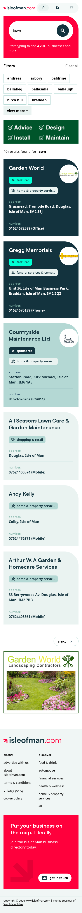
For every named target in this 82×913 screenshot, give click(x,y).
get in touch (59, 878)
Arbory (36, 78)
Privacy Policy (13, 790)
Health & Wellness (51, 786)
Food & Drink (47, 762)
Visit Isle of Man (13, 904)
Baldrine (58, 78)
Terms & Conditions (17, 783)
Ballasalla (40, 89)
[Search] (63, 30)
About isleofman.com (14, 772)
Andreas (14, 78)
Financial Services (51, 778)
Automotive (46, 770)
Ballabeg (14, 89)
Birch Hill (15, 100)
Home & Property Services (50, 796)
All (40, 806)
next (62, 641)
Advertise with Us (16, 762)
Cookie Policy (12, 798)
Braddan (39, 100)
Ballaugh (65, 89)
